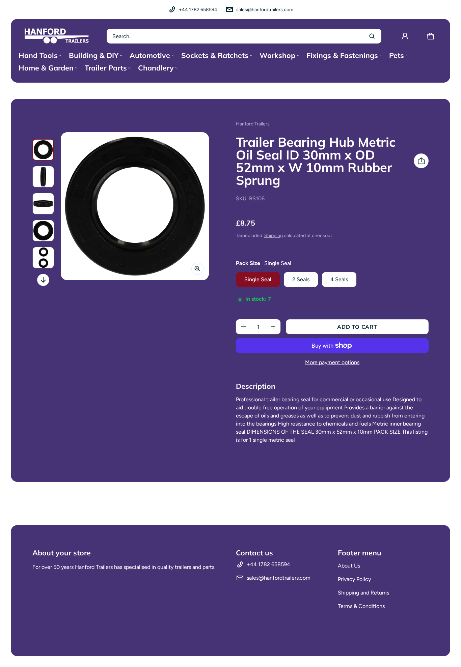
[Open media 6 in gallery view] (43, 257)
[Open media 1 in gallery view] (43, 150)
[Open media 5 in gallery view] (43, 230)
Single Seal (257, 279)
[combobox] (244, 36)
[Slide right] (43, 280)
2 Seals (300, 279)
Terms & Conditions (361, 606)
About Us (349, 565)
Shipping (273, 235)
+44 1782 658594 (198, 9)
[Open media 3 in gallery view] (43, 176)
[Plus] (273, 326)
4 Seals (339, 279)
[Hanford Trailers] (56, 36)
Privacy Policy (354, 579)
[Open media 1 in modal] (135, 206)
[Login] (405, 36)
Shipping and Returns (363, 592)
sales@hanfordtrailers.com (264, 9)
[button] (430, 36)
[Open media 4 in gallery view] (43, 203)
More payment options (332, 362)
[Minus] (243, 326)
